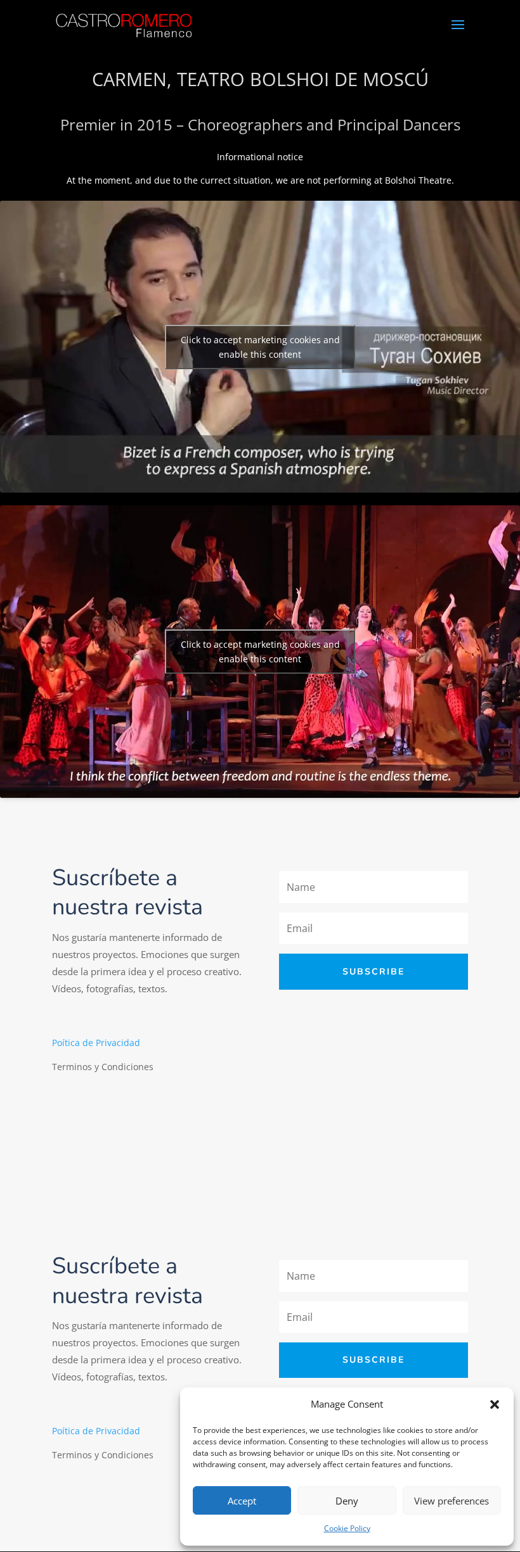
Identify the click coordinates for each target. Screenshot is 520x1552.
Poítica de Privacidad (96, 1043)
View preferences (451, 1500)
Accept (242, 1500)
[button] (494, 1404)
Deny (346, 1500)
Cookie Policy (347, 1528)
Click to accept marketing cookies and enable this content (260, 347)
